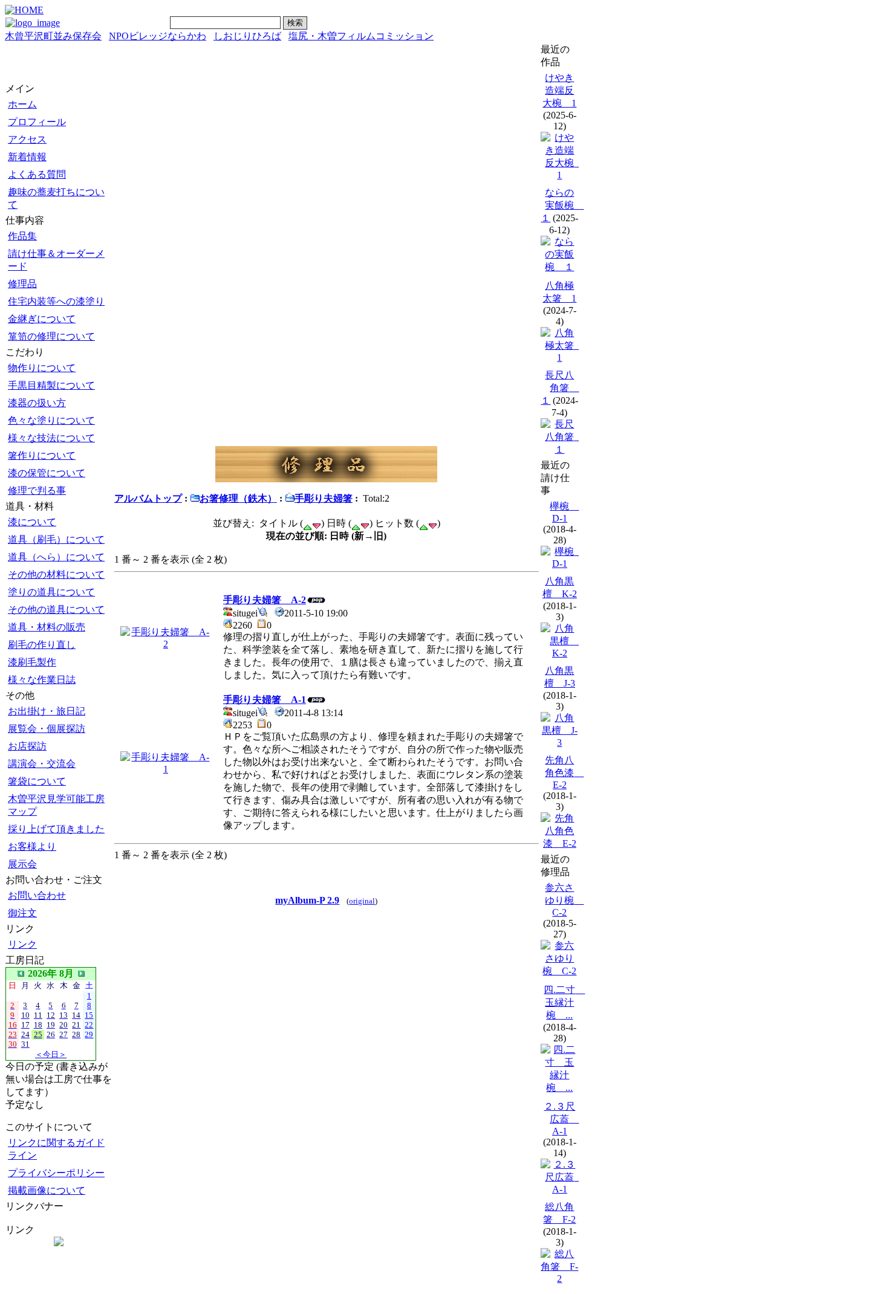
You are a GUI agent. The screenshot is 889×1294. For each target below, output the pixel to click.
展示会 (22, 864)
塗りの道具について (51, 592)
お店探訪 (27, 746)
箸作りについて (42, 455)
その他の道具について (56, 609)
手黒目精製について (51, 385)
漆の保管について (46, 473)
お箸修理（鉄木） (238, 498)
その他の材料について (56, 574)
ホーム (22, 104)
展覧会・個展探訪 (46, 728)
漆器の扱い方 (37, 403)
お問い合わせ (37, 895)
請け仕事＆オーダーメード (56, 259)
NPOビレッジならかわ (157, 36)
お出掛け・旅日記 (46, 711)
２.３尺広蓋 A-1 (561, 1118)
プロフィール (37, 122)
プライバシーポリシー (56, 1173)
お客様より (32, 846)
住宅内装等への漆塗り (56, 301)
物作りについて (42, 368)
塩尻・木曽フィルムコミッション (361, 36)
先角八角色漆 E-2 (564, 772)
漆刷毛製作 (32, 662)
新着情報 (27, 157)
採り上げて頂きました (56, 829)
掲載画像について (46, 1190)
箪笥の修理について (51, 336)
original (362, 901)
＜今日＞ (51, 1054)
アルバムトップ (148, 498)
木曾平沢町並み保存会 (53, 36)
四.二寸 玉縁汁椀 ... (564, 1002)
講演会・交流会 (42, 764)
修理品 (22, 284)
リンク (22, 944)
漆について (32, 522)
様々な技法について (51, 438)
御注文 (22, 913)
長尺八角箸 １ (560, 388)
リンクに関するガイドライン (56, 1148)
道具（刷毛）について (56, 539)
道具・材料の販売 (46, 627)
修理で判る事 (37, 490)
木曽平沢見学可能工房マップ (56, 805)
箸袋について (37, 781)
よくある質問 (37, 174)
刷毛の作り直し (42, 644)
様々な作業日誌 (42, 679)
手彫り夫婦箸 (324, 498)
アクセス (27, 139)
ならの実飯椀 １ (562, 205)
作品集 (22, 236)
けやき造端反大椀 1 (559, 90)
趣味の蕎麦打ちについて (56, 198)
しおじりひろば (247, 36)
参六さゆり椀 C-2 (564, 899)
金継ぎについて (42, 319)
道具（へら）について (56, 557)
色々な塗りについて (51, 420)
